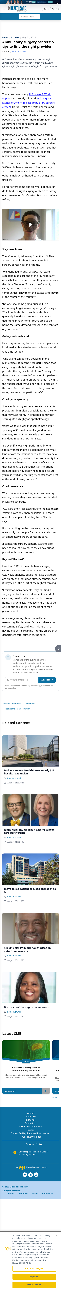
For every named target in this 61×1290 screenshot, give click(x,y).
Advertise (31, 1116)
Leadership (30, 703)
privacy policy (10, 688)
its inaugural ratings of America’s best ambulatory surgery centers (28, 103)
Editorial (30, 1119)
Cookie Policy (25, 1263)
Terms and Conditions (30, 1126)
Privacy (30, 1130)
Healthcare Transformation (17, 708)
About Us (23, 1193)
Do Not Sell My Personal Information (30, 1133)
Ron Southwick (14, 778)
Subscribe (45, 679)
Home (11, 1193)
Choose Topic (27, 16)
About (30, 1113)
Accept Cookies (34, 1284)
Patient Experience (12, 703)
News (35, 1193)
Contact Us (30, 1123)
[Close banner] (57, 4)
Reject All (34, 1276)
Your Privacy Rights (30, 1136)
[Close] (56, 1236)
